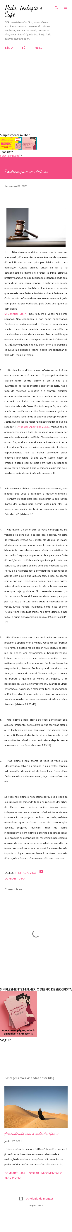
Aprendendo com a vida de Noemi (31, 1133)
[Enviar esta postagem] (41, 872)
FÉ (23, 47)
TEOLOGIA (21, 872)
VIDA (33, 872)
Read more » (13, 1177)
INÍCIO (8, 47)
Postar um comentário (45, 1173)
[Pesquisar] (56, 6)
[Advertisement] (36, 95)
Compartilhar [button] (14, 878)
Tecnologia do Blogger (38, 1198)
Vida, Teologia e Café (23, 11)
